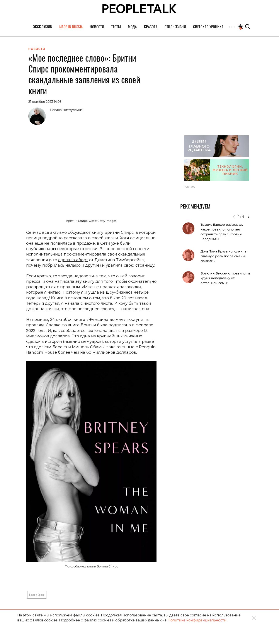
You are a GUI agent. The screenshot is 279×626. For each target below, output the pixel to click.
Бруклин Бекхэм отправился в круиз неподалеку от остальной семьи (225, 278)
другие (92, 265)
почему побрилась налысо (53, 265)
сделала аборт (73, 259)
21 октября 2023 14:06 (44, 102)
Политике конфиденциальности (197, 620)
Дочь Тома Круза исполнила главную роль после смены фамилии (223, 256)
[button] (248, 217)
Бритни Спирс (36, 594)
